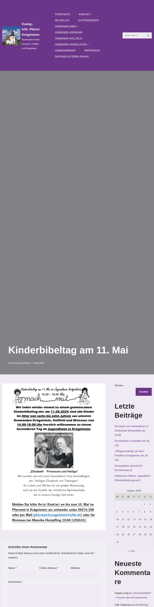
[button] (91, 14)
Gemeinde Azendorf (69, 32)
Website (75, 568)
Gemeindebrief (65, 50)
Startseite (62, 14)
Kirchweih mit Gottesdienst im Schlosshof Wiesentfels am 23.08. (131, 430)
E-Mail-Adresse (49, 568)
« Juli (132, 551)
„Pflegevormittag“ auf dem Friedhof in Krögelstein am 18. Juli (131, 455)
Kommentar (15, 581)
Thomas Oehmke (21, 363)
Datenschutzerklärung (72, 56)
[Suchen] (148, 35)
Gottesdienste (88, 20)
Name (12, 568)
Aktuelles (62, 20)
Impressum (92, 50)
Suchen (119, 385)
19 (128, 527)
